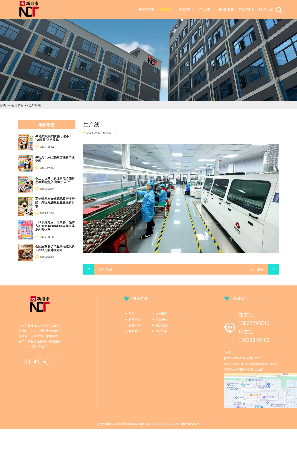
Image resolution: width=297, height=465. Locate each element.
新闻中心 (187, 9)
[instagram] (53, 362)
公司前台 (105, 269)
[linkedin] (44, 362)
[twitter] (35, 362)
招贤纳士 (247, 9)
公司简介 (167, 9)
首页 (3, 105)
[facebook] (26, 362)
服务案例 (227, 9)
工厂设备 (257, 269)
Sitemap (161, 331)
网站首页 (147, 9)
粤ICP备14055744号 (163, 424)
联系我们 (267, 9)
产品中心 (207, 9)
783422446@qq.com (246, 358)
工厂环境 (35, 105)
